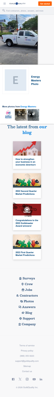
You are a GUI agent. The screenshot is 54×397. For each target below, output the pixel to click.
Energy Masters (28, 106)
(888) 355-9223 (27, 355)
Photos (29, 301)
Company (29, 324)
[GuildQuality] (17, 3)
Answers (29, 307)
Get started (45, 3)
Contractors (29, 295)
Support (29, 318)
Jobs (28, 289)
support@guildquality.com (27, 360)
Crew (29, 284)
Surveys (29, 278)
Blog (28, 312)
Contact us (27, 371)
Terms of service (27, 345)
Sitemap (27, 366)
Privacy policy (27, 350)
